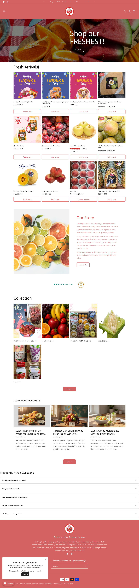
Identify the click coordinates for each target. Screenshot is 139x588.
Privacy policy (48, 583)
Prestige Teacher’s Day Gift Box (23, 102)
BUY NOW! (77, 49)
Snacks (16, 382)
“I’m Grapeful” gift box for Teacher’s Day (82, 102)
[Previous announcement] (44, 2)
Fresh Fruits (46, 341)
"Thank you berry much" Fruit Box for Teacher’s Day (109, 103)
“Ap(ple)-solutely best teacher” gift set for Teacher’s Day (55, 103)
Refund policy (58, 583)
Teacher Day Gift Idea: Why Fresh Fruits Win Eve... (68, 432)
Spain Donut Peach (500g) (50, 191)
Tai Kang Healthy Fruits (24, 583)
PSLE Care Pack (18, 146)
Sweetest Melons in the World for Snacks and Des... (31, 432)
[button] (4, 11)
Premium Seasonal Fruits (24, 341)
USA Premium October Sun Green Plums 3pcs (110, 146)
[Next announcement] (95, 2)
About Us (83, 265)
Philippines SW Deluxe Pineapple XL (109, 191)
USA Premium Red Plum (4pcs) (51, 146)
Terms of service (68, 583)
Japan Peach (74, 191)
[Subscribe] (85, 566)
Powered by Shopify (37, 583)
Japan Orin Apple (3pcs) (77, 146)
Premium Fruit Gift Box (79, 341)
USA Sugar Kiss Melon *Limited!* (24, 191)
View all (69, 389)
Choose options (84, 199)
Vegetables (102, 341)
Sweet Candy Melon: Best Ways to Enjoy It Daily (105, 432)
